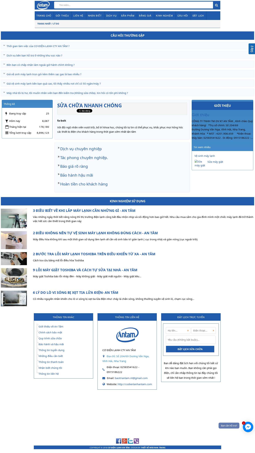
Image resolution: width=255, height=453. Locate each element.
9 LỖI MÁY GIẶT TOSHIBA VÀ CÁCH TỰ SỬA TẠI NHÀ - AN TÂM (85, 270)
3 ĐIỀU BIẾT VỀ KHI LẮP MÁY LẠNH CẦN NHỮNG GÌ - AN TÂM (84, 210)
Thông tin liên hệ (49, 373)
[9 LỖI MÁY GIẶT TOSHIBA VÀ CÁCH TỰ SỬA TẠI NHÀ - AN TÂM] (14, 278)
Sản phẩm (127, 15)
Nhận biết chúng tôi (50, 367)
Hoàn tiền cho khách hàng (84, 183)
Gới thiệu (62, 15)
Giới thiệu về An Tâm (51, 326)
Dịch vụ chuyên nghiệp (81, 148)
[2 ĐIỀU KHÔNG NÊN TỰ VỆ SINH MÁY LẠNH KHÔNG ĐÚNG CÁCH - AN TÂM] (14, 240)
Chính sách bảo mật (50, 332)
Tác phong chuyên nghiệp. (84, 157)
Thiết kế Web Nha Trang (153, 447)
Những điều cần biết (51, 356)
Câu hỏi (182, 15)
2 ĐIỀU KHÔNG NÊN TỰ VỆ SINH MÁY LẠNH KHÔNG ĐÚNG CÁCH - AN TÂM (95, 233)
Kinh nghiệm (164, 15)
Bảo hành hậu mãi (76, 175)
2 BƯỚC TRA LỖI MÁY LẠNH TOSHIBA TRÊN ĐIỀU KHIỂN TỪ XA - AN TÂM (94, 254)
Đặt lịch (198, 15)
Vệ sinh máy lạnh (204, 155)
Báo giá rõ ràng (74, 166)
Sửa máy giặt (215, 161)
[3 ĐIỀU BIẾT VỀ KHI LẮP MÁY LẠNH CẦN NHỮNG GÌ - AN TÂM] (14, 218)
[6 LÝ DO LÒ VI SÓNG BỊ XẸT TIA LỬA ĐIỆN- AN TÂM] (14, 298)
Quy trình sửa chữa (50, 338)
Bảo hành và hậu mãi (51, 344)
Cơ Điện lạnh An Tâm (119, 447)
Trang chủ (43, 15)
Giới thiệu (200, 114)
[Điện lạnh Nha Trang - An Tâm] (127, 345)
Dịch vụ (111, 15)
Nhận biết (95, 15)
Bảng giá (145, 15)
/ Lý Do (55, 23)
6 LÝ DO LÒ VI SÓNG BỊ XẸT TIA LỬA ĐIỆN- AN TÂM (75, 292)
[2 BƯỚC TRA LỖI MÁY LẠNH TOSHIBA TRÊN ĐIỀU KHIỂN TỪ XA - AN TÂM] (14, 258)
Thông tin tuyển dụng (51, 350)
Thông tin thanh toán (51, 362)
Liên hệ (78, 15)
